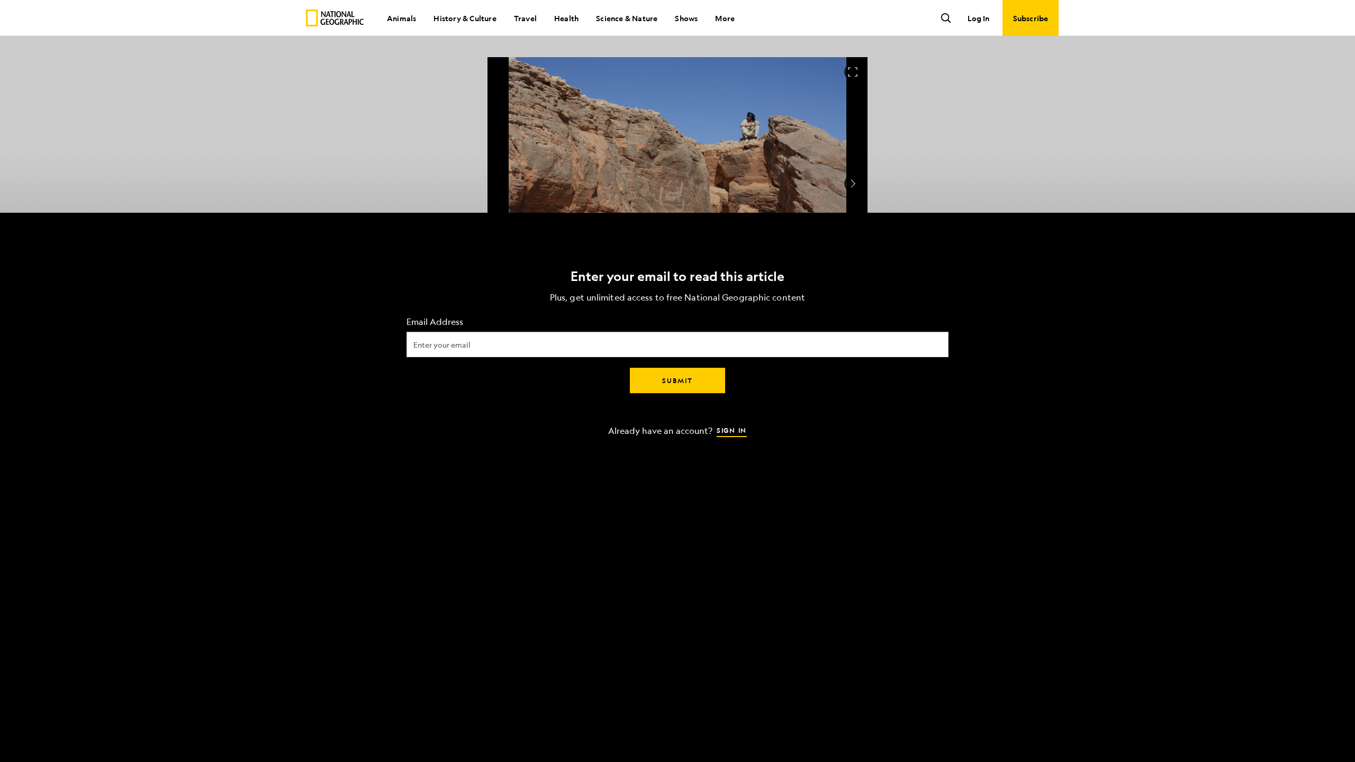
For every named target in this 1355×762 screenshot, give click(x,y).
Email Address (434, 322)
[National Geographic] (335, 18)
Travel (525, 18)
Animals (401, 18)
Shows (686, 18)
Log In (978, 18)
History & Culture (464, 18)
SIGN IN (732, 430)
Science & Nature (626, 18)
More (725, 18)
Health (566, 18)
